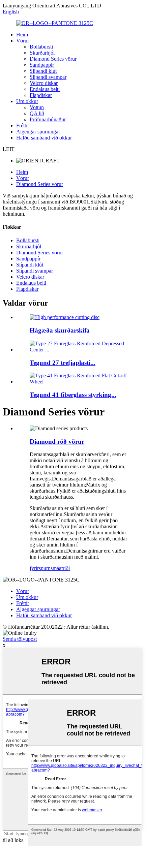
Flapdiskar (41, 95)
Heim (22, 34)
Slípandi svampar (48, 77)
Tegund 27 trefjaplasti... (62, 362)
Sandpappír (42, 65)
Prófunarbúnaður (48, 119)
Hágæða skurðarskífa (60, 330)
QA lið (37, 113)
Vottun (37, 107)
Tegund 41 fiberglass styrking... (73, 394)
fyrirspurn (40, 568)
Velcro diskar (44, 83)
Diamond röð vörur (57, 441)
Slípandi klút (43, 71)
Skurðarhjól (42, 53)
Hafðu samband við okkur (44, 137)
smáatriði (60, 568)
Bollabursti (41, 47)
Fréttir (22, 125)
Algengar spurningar (38, 131)
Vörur (22, 40)
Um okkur (27, 101)
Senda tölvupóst (20, 639)
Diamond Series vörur (53, 59)
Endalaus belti (45, 89)
